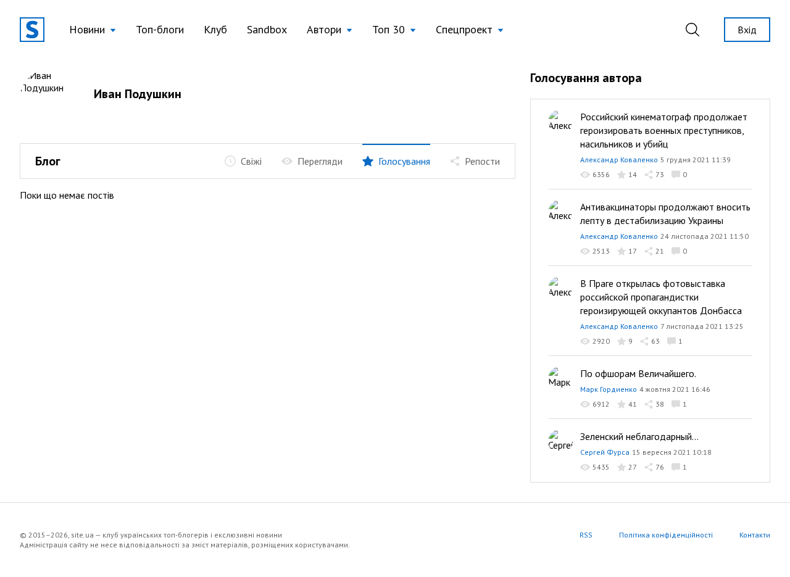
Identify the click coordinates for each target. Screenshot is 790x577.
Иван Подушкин (137, 94)
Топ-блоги (160, 29)
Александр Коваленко (619, 159)
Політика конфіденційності (666, 534)
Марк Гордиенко (608, 389)
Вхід (747, 29)
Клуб (215, 29)
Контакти (754, 534)
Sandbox (267, 29)
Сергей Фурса (605, 452)
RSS (586, 534)
